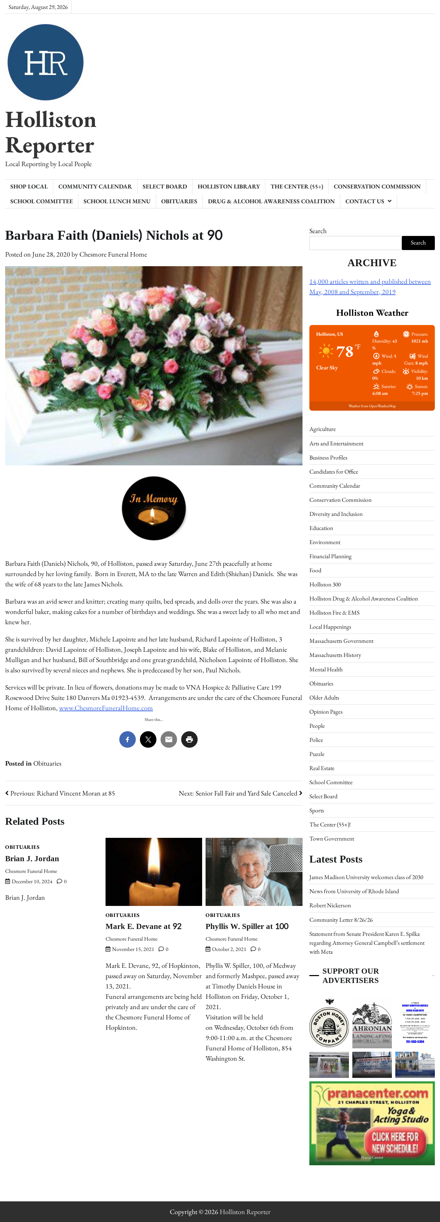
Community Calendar (95, 186)
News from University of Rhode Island (354, 891)
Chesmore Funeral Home (113, 254)
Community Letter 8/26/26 (341, 919)
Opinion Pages (326, 711)
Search (318, 230)
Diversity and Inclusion (336, 514)
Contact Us (364, 201)
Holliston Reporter (51, 131)
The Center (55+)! (330, 824)
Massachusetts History (335, 655)
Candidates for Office (333, 471)
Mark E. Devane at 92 (144, 926)
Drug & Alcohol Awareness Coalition (271, 201)
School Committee (41, 201)
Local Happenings (330, 626)
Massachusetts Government (341, 641)
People (317, 725)
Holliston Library (229, 186)
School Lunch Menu (117, 201)
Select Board (165, 186)
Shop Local (29, 186)
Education (321, 528)
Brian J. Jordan (32, 859)
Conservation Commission (377, 186)
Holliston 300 (325, 584)
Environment (324, 542)
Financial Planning (330, 556)
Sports (316, 810)
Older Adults (324, 697)
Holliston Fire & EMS (334, 612)
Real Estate (321, 768)
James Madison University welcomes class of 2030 (366, 877)
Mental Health (326, 669)
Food (315, 570)
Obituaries (179, 201)
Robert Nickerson (330, 905)
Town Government (331, 838)
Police (316, 740)
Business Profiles (328, 457)
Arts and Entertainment (336, 443)
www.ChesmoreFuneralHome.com (106, 707)
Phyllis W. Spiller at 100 (247, 926)
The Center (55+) (297, 186)
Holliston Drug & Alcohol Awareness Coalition (363, 598)
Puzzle (316, 754)
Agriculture (322, 429)
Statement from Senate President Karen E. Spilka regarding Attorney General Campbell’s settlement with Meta (367, 942)
